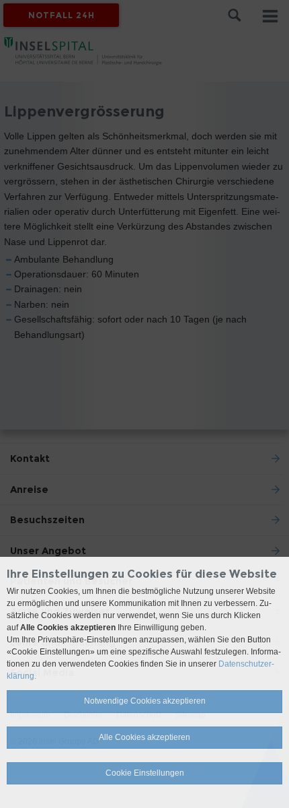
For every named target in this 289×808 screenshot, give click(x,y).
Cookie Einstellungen (145, 773)
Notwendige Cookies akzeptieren (145, 701)
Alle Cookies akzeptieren (144, 737)
